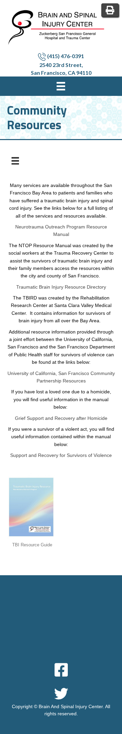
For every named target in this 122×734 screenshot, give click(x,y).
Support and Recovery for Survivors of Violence (61, 455)
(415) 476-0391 (65, 56)
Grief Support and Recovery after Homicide (61, 418)
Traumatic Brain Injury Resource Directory (61, 287)
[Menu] (15, 161)
